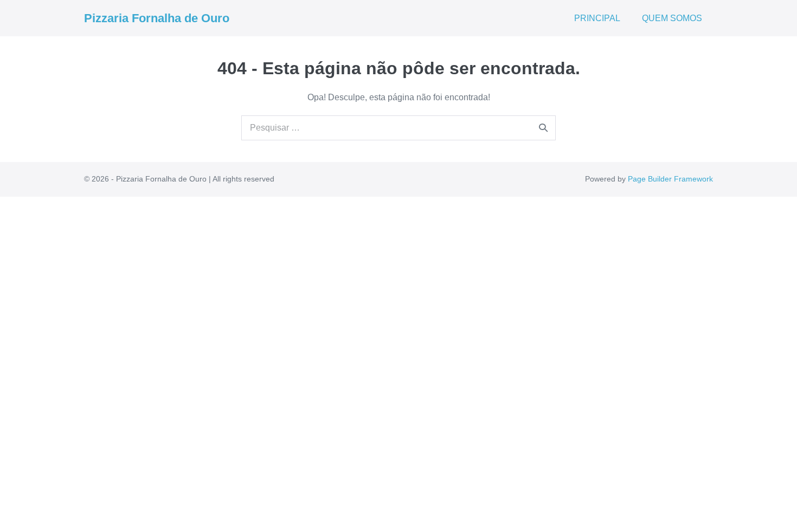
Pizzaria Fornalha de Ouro (156, 18)
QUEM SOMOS (672, 18)
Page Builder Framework (670, 178)
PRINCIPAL (597, 18)
